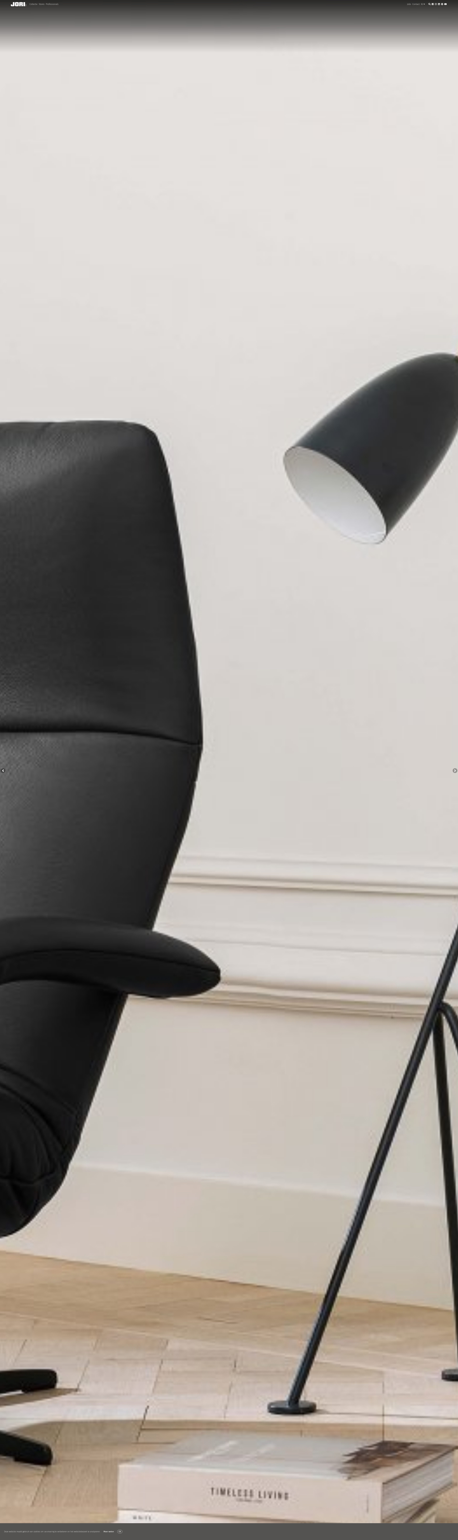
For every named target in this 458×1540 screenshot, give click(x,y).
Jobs (409, 4)
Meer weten (109, 1531)
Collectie (33, 4)
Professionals (52, 4)
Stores (41, 4)
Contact (416, 4)
